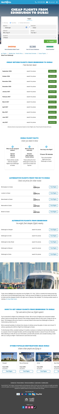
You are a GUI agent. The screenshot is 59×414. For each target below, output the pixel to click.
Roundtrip (13, 22)
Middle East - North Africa (16, 53)
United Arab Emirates (31, 53)
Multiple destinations (25, 22)
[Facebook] (23, 407)
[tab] (29, 19)
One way (6, 22)
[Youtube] (29, 407)
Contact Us (13, 382)
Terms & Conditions (29, 382)
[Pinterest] (32, 407)
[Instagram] (26, 407)
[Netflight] (6, 2)
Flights (5, 53)
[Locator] (26, 27)
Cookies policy (44, 382)
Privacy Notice (20, 382)
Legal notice (38, 382)
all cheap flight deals (11, 299)
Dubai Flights (42, 53)
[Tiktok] (35, 407)
